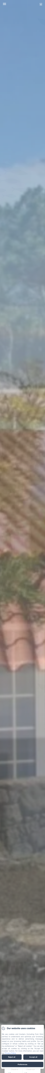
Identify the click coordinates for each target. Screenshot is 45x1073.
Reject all (11, 1057)
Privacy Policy (10, 1053)
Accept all (33, 1057)
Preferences (22, 1064)
